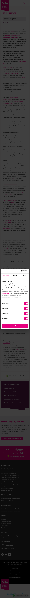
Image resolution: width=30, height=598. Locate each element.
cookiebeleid (5, 293)
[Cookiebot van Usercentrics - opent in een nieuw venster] (21, 271)
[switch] (26, 308)
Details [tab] (15, 275)
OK (15, 325)
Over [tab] (24, 275)
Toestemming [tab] (5, 275)
